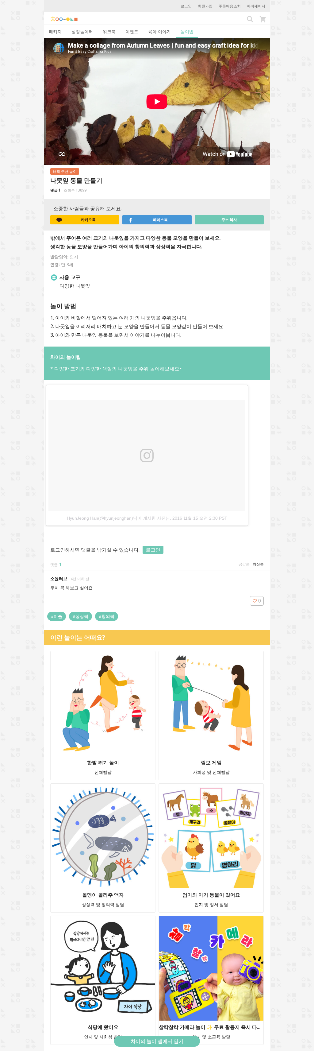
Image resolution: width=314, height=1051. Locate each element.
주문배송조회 (230, 6)
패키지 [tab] (55, 31)
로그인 (186, 6)
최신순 (258, 564)
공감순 (244, 564)
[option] (157, 453)
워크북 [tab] (109, 31)
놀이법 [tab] (187, 31)
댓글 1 (55, 190)
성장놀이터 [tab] (82, 31)
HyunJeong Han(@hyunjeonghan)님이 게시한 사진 (116, 518)
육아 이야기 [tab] (159, 31)
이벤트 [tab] (131, 31)
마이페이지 (256, 6)
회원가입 (205, 6)
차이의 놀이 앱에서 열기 (157, 1041)
